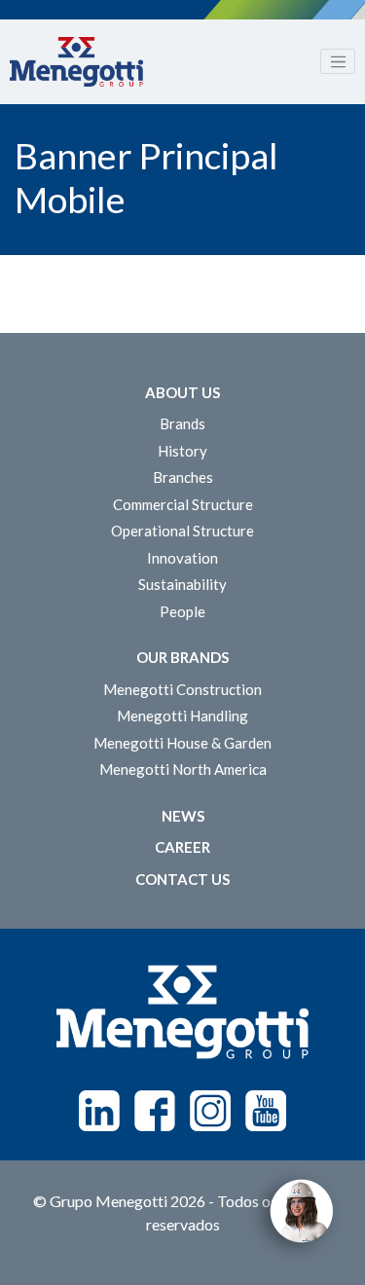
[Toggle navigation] (337, 61)
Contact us (182, 879)
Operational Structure (182, 530)
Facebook (154, 1110)
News (183, 816)
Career (182, 847)
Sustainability (182, 584)
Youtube (265, 1110)
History (182, 450)
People (182, 611)
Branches (183, 477)
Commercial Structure (183, 504)
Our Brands (182, 657)
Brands (182, 423)
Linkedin (99, 1110)
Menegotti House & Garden (182, 743)
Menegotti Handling (182, 715)
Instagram (210, 1110)
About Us (182, 392)
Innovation (182, 558)
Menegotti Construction (182, 689)
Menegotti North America (183, 769)
